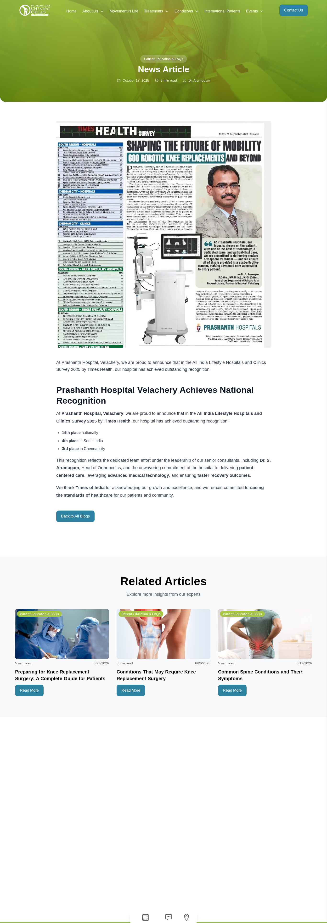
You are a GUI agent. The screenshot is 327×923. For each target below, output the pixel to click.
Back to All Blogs (75, 516)
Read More (29, 690)
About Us (90, 11)
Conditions (184, 11)
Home (71, 11)
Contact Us (293, 10)
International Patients (222, 11)
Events (252, 11)
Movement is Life (124, 11)
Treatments (153, 11)
